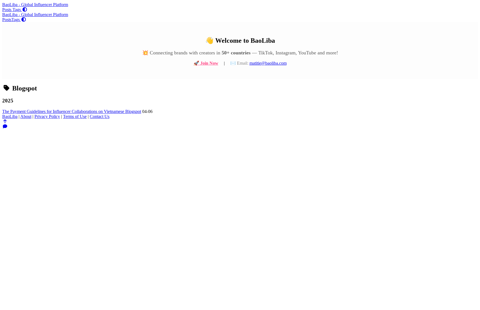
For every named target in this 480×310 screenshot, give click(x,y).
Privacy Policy (47, 116)
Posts (7, 9)
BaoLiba (10, 116)
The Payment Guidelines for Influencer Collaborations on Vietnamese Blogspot (71, 111)
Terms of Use (75, 116)
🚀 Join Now (206, 63)
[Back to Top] (5, 121)
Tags (17, 9)
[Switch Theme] (25, 9)
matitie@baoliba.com (268, 63)
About (25, 116)
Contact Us (99, 116)
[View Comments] (5, 126)
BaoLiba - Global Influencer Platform (35, 4)
